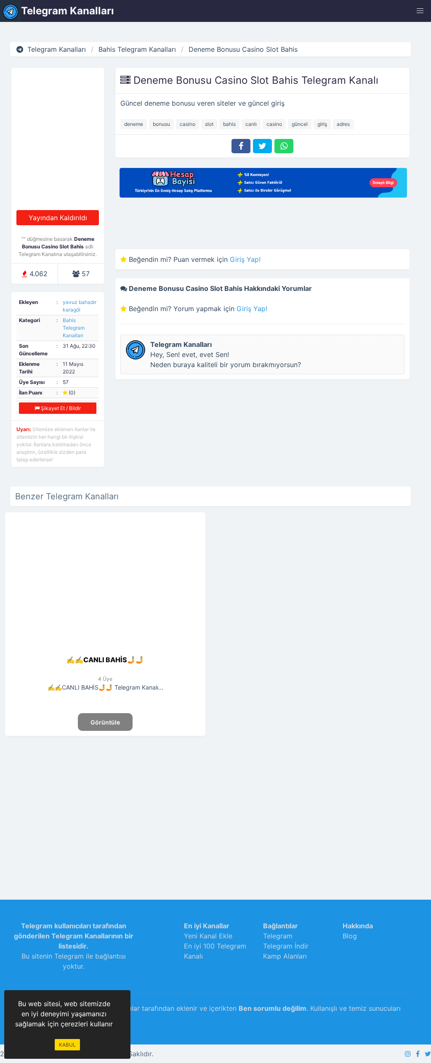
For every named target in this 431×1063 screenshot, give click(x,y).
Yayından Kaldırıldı (58, 217)
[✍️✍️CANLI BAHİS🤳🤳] (105, 649)
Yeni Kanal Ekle (208, 936)
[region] (105, 809)
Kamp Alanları (285, 956)
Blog (350, 936)
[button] (420, 11)
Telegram (278, 936)
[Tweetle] (262, 146)
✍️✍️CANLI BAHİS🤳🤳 (105, 659)
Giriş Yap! (245, 259)
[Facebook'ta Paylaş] (240, 146)
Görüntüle (105, 722)
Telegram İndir (286, 946)
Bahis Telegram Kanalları (74, 327)
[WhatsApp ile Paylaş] (283, 146)
